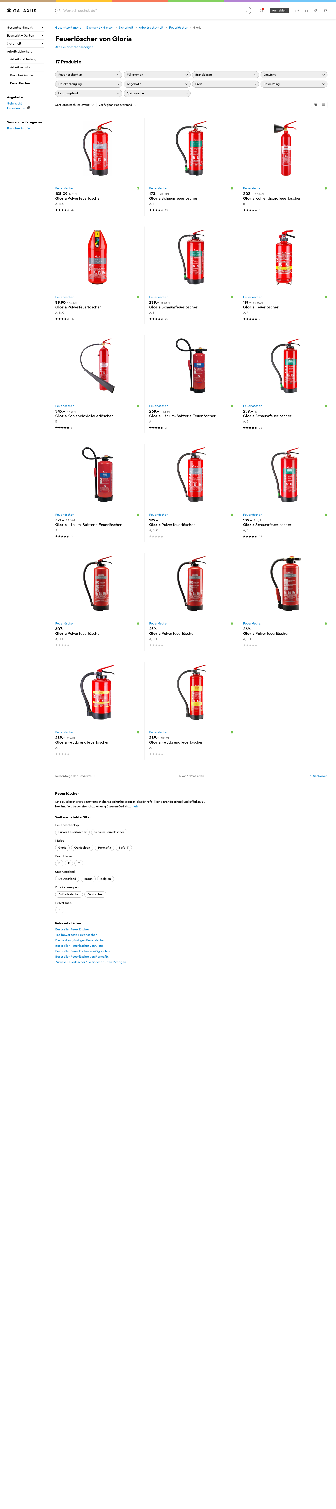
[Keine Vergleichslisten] (306, 10)
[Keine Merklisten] (316, 10)
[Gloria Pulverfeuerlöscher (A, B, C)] (97, 166)
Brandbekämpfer (22, 75)
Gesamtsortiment (20, 28)
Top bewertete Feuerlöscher (76, 935)
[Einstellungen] (261, 10)
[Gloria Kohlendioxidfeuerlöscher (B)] (285, 166)
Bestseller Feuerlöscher (72, 929)
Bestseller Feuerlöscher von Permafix (81, 957)
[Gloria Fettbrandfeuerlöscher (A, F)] (97, 710)
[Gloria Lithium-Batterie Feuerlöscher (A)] (191, 384)
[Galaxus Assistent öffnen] (297, 10)
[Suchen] (59, 10)
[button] (138, 188)
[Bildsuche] (246, 10)
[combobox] (84, 105)
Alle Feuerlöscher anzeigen (74, 47)
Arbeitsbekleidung (23, 59)
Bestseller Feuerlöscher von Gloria (79, 946)
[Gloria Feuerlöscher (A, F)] (285, 275)
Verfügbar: (106, 105)
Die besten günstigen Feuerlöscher (80, 940)
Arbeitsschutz (20, 67)
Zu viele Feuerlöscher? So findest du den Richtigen (90, 962)
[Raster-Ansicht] (315, 105)
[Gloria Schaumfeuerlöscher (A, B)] (191, 166)
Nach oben (320, 776)
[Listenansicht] (323, 105)
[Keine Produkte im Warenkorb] (325, 10)
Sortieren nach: (65, 105)
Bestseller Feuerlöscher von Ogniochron (83, 951)
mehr (135, 806)
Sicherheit (14, 44)
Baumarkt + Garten (20, 36)
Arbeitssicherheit (19, 52)
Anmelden (279, 10)
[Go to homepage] (21, 10)
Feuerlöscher (20, 83)
